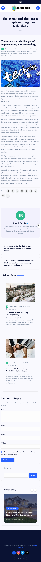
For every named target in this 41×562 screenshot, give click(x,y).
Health (29, 51)
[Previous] (32, 490)
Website (3, 443)
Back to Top (21, 558)
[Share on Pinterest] (26, 191)
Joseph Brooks (9, 49)
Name (3, 425)
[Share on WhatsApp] (22, 191)
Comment (4, 410)
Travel (20, 53)
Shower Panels (13, 508)
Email (3, 434)
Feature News (11, 51)
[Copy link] (8, 195)
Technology (13, 53)
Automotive (18, 49)
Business (26, 49)
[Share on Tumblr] (35, 191)
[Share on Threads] (3, 195)
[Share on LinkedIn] (17, 191)
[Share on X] (13, 191)
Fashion (3, 51)
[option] (20, 508)
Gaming (23, 51)
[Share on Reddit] (31, 191)
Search (7, 468)
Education (33, 49)
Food (18, 51)
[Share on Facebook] (8, 191)
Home (20, 30)
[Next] (35, 490)
